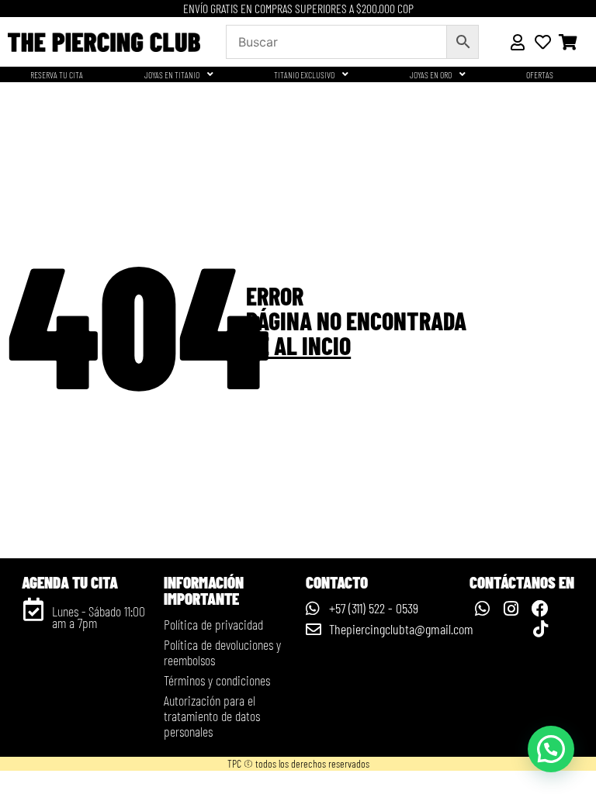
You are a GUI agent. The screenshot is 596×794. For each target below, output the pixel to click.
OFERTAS (539, 74)
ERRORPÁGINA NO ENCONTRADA (356, 320)
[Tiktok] (540, 629)
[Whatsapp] (482, 608)
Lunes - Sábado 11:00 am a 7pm (98, 616)
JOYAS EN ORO (431, 74)
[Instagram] (511, 608)
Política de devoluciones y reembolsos (222, 652)
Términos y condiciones (217, 680)
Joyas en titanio (171, 74)
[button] (551, 749)
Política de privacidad (213, 624)
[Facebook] (540, 608)
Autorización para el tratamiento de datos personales (212, 716)
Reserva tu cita (56, 74)
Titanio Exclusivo (304, 74)
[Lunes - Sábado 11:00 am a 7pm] (33, 609)
